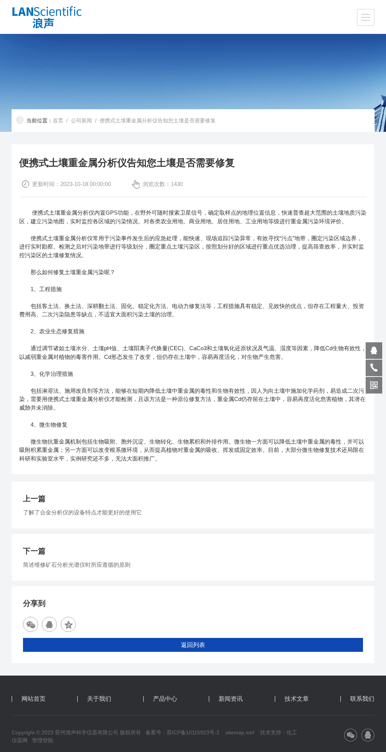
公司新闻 (81, 120)
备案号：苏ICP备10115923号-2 (182, 732)
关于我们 (99, 699)
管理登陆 (42, 740)
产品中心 (165, 699)
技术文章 (297, 699)
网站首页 (33, 699)
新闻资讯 (231, 699)
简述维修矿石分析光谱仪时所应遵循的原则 (76, 564)
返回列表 (193, 645)
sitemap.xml (239, 732)
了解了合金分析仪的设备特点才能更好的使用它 (82, 512)
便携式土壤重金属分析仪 (63, 212)
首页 (58, 120)
